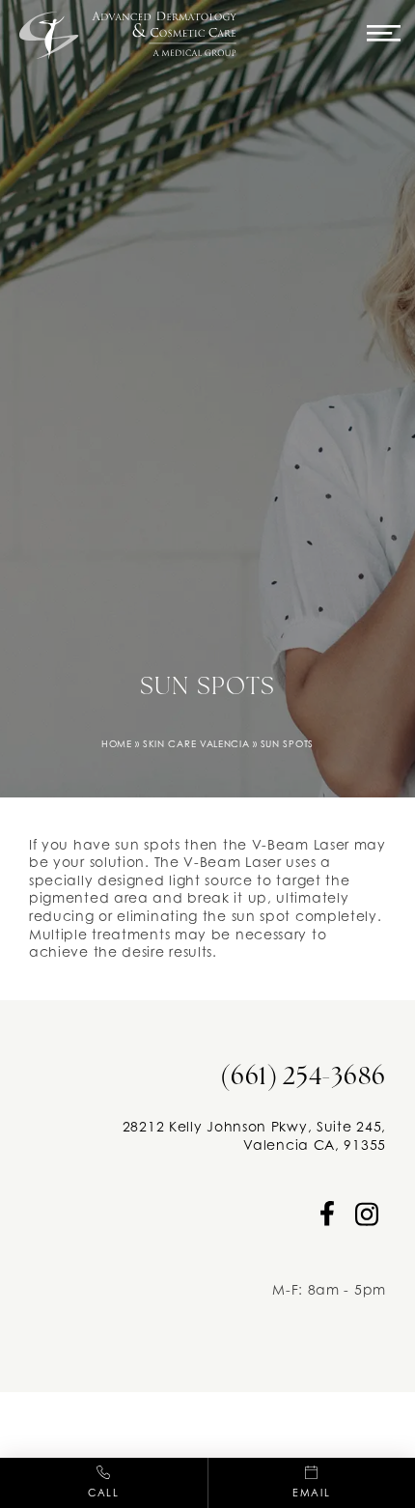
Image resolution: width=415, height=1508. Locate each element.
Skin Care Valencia (196, 744)
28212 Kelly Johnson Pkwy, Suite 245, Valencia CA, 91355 (254, 1135)
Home (116, 744)
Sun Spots (287, 744)
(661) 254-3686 (303, 1078)
